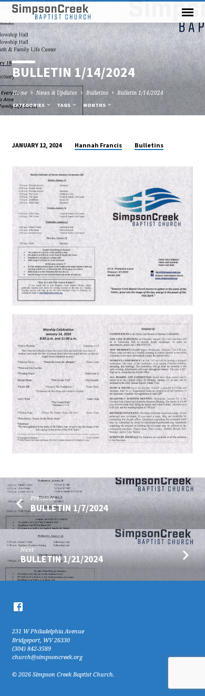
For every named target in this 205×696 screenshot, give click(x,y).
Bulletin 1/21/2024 (61, 559)
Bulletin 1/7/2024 (69, 508)
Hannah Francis (98, 145)
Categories (29, 105)
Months (95, 105)
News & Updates (56, 92)
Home (20, 92)
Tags (64, 105)
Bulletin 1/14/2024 (140, 92)
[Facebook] (18, 606)
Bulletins (97, 92)
